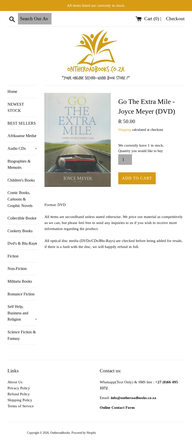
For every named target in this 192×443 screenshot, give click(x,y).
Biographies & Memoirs (19, 164)
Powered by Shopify (84, 433)
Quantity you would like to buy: (141, 151)
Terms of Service (21, 406)
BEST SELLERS (22, 123)
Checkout (175, 18)
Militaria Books (20, 281)
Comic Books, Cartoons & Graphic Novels (20, 199)
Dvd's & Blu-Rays (22, 243)
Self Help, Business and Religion (22, 312)
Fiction (13, 256)
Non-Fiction (17, 268)
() (152, 18)
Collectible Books (22, 218)
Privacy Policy (19, 388)
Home (12, 91)
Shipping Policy (20, 400)
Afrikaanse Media (22, 136)
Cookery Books (20, 231)
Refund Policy (19, 394)
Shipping (124, 130)
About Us (15, 382)
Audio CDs (22, 148)
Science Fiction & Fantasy (22, 335)
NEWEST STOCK (16, 107)
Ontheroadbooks (60, 433)
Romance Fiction (21, 294)
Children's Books (21, 180)
